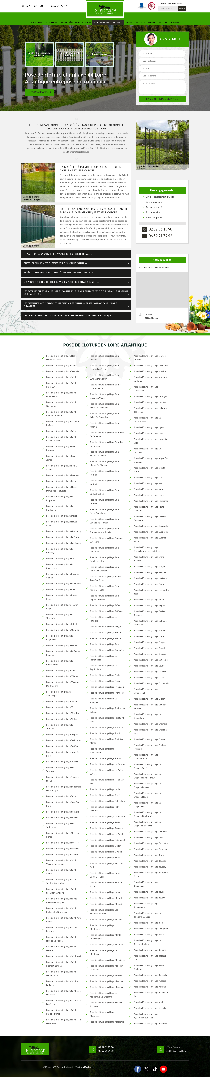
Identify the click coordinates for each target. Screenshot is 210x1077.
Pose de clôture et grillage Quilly (105, 675)
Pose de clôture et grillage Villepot (62, 676)
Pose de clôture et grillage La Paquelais (59, 499)
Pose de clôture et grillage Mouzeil (106, 904)
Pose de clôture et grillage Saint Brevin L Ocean (61, 439)
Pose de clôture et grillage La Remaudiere (103, 658)
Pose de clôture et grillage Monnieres (107, 960)
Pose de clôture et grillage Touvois (62, 762)
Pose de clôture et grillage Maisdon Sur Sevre (150, 379)
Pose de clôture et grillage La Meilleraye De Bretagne (103, 995)
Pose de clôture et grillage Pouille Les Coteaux (107, 710)
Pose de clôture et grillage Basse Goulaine (149, 967)
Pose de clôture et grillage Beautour (63, 589)
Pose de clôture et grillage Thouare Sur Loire (62, 779)
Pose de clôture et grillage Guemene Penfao (151, 540)
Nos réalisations (40, 92)
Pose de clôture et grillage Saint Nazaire (61, 949)
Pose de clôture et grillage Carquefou (151, 843)
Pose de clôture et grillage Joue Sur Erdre (150, 470)
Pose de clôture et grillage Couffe (149, 666)
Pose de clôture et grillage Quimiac (62, 630)
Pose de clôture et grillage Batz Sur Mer (150, 958)
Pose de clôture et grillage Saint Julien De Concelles (104, 416)
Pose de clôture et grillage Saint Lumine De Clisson (104, 377)
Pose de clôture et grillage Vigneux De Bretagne (62, 684)
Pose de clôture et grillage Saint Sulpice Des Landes (61, 882)
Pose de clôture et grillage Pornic (105, 733)
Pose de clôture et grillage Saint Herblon (104, 473)
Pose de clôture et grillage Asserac (150, 987)
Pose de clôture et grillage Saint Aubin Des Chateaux (104, 569)
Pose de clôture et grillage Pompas (62, 475)
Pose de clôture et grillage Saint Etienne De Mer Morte (104, 531)
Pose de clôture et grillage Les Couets (63, 543)
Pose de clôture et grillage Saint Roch (63, 377)
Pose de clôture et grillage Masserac (107, 1022)
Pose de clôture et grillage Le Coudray (59, 551)
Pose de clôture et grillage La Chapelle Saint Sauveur (147, 776)
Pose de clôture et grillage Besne (149, 935)
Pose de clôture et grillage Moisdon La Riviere (106, 968)
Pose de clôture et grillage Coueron (150, 672)
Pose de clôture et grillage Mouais (106, 919)
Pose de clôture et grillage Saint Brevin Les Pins (104, 559)
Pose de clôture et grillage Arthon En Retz (151, 995)
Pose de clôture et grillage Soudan (62, 818)
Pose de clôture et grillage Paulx (105, 822)
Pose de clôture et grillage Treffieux (62, 746)
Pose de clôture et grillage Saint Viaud (61, 872)
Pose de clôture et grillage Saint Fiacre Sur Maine (104, 511)
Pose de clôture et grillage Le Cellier (150, 832)
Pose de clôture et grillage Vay (60, 707)
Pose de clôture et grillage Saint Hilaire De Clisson (104, 454)
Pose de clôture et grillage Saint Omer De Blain (61, 395)
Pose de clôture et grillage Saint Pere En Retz (63, 920)
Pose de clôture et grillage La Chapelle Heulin (147, 795)
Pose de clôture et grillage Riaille (105, 638)
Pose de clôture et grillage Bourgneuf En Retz (151, 875)
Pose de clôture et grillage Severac (62, 843)
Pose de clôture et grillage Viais (61, 366)
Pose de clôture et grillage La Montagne (103, 952)
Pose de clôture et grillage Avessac (150, 981)
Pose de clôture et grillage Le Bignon (151, 929)
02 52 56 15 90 (34, 6)
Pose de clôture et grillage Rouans (106, 633)
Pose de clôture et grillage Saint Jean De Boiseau (107, 444)
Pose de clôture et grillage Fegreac (150, 606)
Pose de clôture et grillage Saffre (105, 605)
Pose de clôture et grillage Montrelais (102, 927)
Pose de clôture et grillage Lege (148, 433)
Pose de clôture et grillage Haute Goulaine (149, 509)
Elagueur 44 (36, 23)
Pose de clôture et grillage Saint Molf (63, 956)
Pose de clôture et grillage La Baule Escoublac (150, 623)
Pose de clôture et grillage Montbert (107, 945)
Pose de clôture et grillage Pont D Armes (61, 468)
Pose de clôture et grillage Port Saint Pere (107, 720)
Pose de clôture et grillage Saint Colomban (104, 550)
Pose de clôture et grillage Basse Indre (61, 597)
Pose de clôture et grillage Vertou (61, 701)
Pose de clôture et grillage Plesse (105, 758)
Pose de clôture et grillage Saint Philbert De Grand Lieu (61, 910)
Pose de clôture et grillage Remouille (107, 650)
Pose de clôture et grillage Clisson (149, 699)
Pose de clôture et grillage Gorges (149, 567)
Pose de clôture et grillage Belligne (150, 950)
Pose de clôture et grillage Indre (148, 489)
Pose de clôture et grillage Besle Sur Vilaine (63, 576)
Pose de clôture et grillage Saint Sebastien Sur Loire (61, 891)
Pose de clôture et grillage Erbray (149, 631)
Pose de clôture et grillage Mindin (62, 624)
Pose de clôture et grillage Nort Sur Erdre (106, 885)
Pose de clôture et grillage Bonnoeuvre (146, 906)
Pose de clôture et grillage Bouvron (150, 861)
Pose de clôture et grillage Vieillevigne (58, 694)
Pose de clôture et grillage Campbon (150, 849)
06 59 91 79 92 (58, 6)
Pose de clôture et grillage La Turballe (59, 727)
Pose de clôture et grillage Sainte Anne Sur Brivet (105, 579)
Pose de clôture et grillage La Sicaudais (59, 617)
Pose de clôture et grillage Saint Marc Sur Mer (61, 385)
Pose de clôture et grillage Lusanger (150, 396)
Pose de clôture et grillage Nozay (105, 858)
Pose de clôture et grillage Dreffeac (150, 636)
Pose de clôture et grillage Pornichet (107, 727)
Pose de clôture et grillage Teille (61, 796)
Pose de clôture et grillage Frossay (149, 584)
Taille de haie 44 (171, 23)
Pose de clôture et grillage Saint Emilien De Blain (61, 414)
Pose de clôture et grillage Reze (104, 644)
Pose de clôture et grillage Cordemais (151, 683)
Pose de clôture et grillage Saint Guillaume (61, 404)
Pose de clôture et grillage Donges (149, 642)
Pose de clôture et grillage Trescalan (63, 371)
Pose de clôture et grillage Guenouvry (63, 531)
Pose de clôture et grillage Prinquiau (107, 687)
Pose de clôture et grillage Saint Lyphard (104, 358)
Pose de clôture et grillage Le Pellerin (107, 817)
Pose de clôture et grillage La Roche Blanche (63, 653)
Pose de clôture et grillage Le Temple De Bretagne (63, 789)
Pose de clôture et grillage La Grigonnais (59, 638)
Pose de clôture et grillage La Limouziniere (147, 420)
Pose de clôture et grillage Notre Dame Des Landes (105, 875)
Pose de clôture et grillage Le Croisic (151, 660)
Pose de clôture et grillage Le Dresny (63, 537)
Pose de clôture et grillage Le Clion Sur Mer (150, 707)
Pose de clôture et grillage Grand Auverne (149, 559)
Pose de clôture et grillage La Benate (63, 584)
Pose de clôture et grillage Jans (148, 478)
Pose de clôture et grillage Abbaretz (150, 1024)
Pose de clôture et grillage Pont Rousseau (60, 449)
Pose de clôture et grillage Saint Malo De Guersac (63, 1022)
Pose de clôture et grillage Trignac (62, 735)
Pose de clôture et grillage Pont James (60, 458)
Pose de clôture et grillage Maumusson (102, 1014)
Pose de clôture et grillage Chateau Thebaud (150, 747)
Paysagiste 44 (132, 23)
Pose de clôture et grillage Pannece (106, 828)
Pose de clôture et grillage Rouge (105, 627)
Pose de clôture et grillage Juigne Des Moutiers (151, 460)
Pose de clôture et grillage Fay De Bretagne (149, 613)
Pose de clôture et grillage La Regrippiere (103, 668)
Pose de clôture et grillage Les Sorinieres (60, 826)
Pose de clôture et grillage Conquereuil (146, 691)
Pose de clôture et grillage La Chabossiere (59, 566)
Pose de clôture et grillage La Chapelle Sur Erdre (147, 766)
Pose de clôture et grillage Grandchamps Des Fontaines (147, 549)
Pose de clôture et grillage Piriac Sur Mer (107, 782)
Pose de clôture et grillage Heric (149, 495)
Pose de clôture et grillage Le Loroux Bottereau (151, 410)
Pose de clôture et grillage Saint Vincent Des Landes (61, 862)
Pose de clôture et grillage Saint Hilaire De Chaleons (104, 463)
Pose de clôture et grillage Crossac (150, 654)
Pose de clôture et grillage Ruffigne (106, 611)
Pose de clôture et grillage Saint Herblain (104, 483)
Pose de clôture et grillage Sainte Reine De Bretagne (61, 901)
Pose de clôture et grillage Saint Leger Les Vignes (104, 396)
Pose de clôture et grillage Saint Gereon (104, 502)
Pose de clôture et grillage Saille (61, 431)
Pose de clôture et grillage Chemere (150, 724)
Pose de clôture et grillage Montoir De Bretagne (106, 937)
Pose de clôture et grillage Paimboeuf (107, 840)
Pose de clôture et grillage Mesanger (107, 987)
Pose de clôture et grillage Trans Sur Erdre (63, 754)
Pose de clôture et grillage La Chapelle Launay (147, 786)
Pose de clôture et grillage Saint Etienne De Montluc (104, 521)
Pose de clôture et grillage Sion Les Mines (62, 835)
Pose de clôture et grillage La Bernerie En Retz (147, 942)
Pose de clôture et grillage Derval (149, 648)
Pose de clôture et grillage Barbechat (151, 975)
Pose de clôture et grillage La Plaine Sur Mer (106, 772)
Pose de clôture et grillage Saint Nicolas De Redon (61, 939)
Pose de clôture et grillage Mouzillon (107, 898)
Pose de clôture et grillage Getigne (150, 572)
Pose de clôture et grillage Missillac (106, 975)
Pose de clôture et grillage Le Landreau (147, 451)
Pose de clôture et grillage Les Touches (60, 770)
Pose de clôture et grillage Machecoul (146, 389)
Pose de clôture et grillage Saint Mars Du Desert (63, 993)
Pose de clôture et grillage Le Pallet (106, 834)
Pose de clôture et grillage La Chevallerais (59, 663)
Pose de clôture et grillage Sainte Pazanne (61, 930)
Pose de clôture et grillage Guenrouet (151, 532)
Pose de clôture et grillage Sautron (62, 854)
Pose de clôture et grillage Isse (148, 483)
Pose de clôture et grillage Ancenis (150, 1008)
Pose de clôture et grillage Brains (149, 855)
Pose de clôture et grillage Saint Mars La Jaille (63, 983)
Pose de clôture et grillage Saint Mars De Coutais (63, 1003)
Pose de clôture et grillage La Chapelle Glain (147, 805)
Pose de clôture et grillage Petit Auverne (104, 809)
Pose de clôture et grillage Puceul (105, 681)
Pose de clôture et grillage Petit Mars (107, 801)
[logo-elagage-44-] (105, 9)
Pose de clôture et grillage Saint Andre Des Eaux (104, 588)
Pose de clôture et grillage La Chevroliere (147, 716)
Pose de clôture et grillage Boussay (150, 867)
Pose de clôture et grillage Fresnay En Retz (151, 592)
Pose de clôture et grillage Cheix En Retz (150, 732)
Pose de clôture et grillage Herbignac (151, 501)
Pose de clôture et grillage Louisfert (150, 402)
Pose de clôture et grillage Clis (60, 559)
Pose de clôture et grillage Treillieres (63, 740)
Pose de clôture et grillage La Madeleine (59, 508)
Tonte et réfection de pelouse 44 (75, 23)
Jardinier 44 (51, 23)
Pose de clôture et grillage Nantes (105, 892)
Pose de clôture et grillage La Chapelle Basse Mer (147, 824)
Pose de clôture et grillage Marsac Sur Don (150, 358)
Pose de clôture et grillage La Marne (151, 366)
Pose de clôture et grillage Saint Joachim (104, 425)
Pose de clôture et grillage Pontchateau (102, 751)
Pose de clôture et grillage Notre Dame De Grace (61, 358)
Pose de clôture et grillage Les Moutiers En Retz (104, 912)
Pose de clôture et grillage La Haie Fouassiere (150, 518)
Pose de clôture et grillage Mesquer (106, 981)
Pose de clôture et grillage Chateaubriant (146, 757)
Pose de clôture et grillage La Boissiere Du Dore (147, 915)
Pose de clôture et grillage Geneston (63, 645)
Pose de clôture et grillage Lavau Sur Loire (151, 441)
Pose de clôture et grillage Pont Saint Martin (107, 741)
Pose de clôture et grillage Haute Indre (61, 524)
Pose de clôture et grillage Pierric (105, 795)
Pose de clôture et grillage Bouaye (149, 898)
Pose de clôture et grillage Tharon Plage (62, 607)
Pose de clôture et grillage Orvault (106, 852)
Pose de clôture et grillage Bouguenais (146, 884)
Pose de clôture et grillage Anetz (149, 1002)
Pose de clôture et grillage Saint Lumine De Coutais (104, 368)
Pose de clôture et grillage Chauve (149, 739)
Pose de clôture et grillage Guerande (151, 526)
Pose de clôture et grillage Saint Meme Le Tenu (61, 974)
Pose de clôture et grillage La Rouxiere (103, 619)
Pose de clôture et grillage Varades (62, 713)
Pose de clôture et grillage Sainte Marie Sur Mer (61, 1012)
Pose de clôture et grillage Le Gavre (150, 578)
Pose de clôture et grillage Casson (149, 837)
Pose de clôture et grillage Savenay (62, 849)
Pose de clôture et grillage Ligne (149, 427)
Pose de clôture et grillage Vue (60, 671)
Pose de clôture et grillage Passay (61, 481)
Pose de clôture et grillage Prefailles (107, 693)
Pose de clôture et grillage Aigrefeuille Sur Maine (146, 1016)
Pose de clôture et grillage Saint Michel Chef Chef (61, 964)
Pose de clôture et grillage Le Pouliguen (103, 701)
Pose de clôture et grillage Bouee (149, 892)
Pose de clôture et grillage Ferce (149, 600)
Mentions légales (83, 1067)
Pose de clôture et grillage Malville (150, 371)
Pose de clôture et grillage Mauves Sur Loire (106, 1005)
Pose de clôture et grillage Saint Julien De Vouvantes (104, 406)
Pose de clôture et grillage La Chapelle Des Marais (147, 814)
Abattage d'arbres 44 (151, 23)
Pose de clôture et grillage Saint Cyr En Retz (63, 424)
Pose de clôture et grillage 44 (108, 23)
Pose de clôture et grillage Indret (61, 516)
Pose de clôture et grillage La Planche (107, 764)
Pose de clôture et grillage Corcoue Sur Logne (106, 540)
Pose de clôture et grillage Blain (148, 923)
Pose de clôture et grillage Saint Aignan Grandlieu (104, 598)
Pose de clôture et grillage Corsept (150, 678)
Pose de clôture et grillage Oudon (105, 846)
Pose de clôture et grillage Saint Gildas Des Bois (104, 492)
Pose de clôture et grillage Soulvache (63, 812)
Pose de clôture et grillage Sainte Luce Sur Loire (105, 387)
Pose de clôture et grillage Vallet (61, 719)
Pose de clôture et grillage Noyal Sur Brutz (107, 866)
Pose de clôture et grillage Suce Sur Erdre (62, 804)
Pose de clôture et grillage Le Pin (105, 789)
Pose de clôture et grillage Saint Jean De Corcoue (107, 435)
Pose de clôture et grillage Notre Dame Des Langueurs (61, 489)
